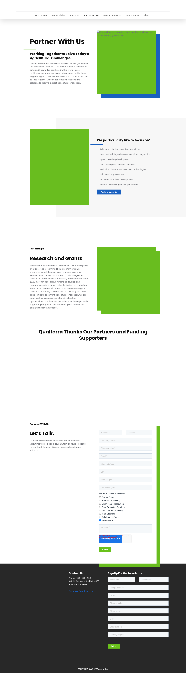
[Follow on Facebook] (168, 6)
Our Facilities (58, 15)
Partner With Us (91, 15)
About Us (74, 15)
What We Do (41, 15)
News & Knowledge (112, 15)
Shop (146, 15)
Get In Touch (132, 15)
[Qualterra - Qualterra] (35, 5)
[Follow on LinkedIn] (165, 6)
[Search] (157, 5)
